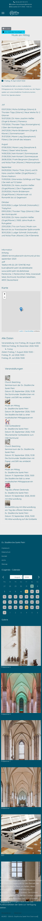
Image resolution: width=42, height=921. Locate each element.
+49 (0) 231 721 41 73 (21, 2)
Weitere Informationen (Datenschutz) (20, 916)
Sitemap (4, 564)
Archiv (4, 560)
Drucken (7, 29)
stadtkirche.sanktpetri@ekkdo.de (21, 4)
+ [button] (4, 294)
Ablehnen (18, 913)
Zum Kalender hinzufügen (13, 32)
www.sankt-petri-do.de (12, 271)
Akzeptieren (6, 913)
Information (7, 249)
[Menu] (3, 13)
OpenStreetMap (29, 331)
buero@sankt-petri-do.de (13, 268)
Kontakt (4, 556)
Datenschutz (6, 552)
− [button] (4, 297)
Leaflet (21, 331)
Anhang (5, 253)
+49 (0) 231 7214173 (16, 265)
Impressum (5, 548)
